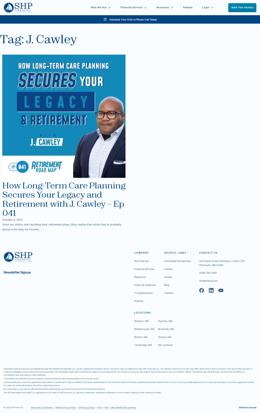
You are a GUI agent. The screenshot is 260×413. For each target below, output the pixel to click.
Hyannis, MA (165, 321)
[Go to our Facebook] (201, 290)
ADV (107, 407)
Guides (168, 277)
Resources (162, 7)
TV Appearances (143, 293)
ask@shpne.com (208, 281)
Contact (168, 293)
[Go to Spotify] (220, 290)
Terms (99, 407)
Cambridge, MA (143, 345)
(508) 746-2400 (208, 273)
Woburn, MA (141, 321)
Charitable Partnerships (177, 261)
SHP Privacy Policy (86, 407)
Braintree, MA (166, 329)
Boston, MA (141, 337)
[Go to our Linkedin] (211, 290)
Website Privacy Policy (66, 407)
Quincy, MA (165, 337)
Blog (166, 285)
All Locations (165, 345)
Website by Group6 (247, 407)
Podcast (188, 7)
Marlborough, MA (144, 329)
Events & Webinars (145, 285)
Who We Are (99, 7)
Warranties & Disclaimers (42, 407)
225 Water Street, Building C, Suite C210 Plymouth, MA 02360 (222, 263)
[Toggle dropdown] (109, 7)
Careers (168, 269)
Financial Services (131, 7)
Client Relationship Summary (123, 407)
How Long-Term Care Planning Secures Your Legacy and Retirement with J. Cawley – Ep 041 (63, 199)
